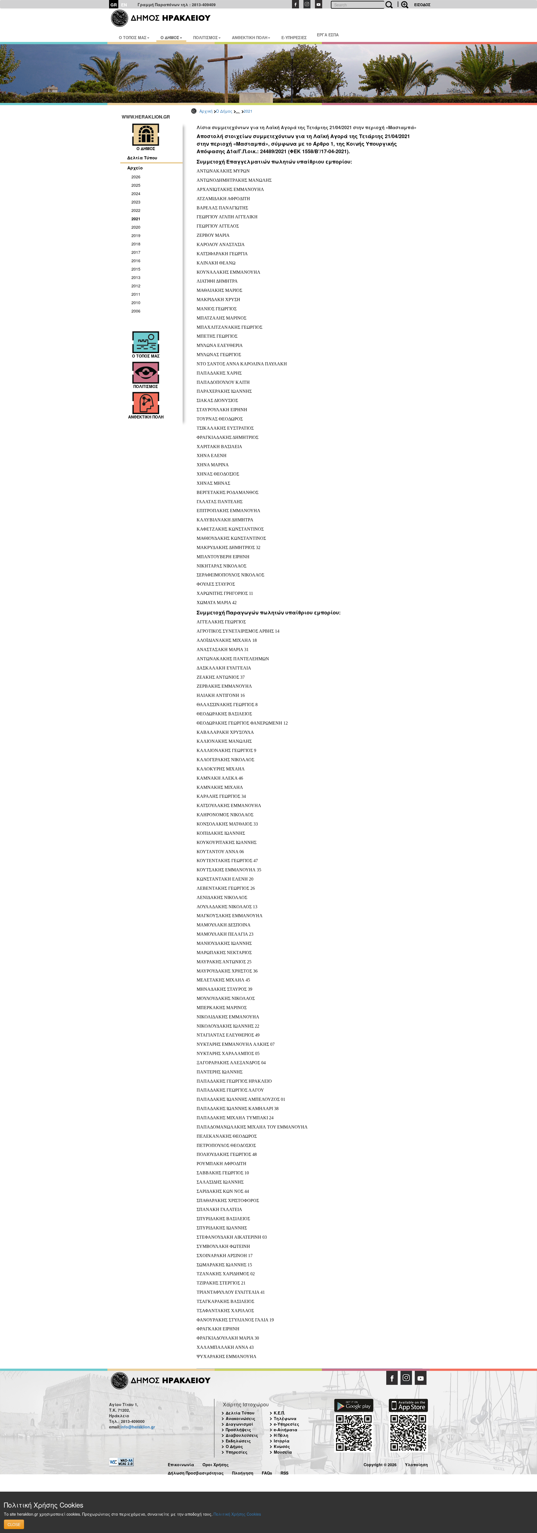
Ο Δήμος (224, 111)
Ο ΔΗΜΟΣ (170, 37)
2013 (135, 277)
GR (113, 5)
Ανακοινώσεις (240, 1418)
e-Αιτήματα (285, 1429)
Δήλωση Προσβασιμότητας (196, 1472)
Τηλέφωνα (285, 1418)
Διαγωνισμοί (239, 1424)
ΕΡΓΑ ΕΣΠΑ (328, 34)
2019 (135, 235)
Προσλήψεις (238, 1429)
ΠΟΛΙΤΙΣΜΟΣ (205, 37)
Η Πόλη (281, 1435)
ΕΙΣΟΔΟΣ (422, 4)
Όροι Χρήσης (215, 1464)
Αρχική (206, 111)
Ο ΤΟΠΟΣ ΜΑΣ (133, 37)
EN (124, 5)
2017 (135, 252)
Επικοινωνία (181, 1464)
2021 (248, 111)
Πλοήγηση (242, 1472)
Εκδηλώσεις (238, 1441)
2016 (135, 260)
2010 (135, 302)
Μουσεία (283, 1452)
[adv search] (403, 4)
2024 (135, 193)
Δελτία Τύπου (142, 158)
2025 (135, 185)
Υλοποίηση (416, 1464)
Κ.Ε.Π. (279, 1413)
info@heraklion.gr (138, 1427)
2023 (135, 202)
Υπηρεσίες (237, 1452)
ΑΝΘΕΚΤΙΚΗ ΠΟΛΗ (249, 37)
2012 (135, 285)
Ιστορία (281, 1441)
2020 (135, 227)
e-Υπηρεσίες (286, 1424)
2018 (135, 244)
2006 (135, 311)
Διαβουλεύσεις (242, 1435)
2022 (135, 210)
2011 (135, 294)
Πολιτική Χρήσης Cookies (237, 1514)
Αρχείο (135, 168)
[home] (164, 18)
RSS (284, 1472)
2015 (135, 269)
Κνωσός (282, 1446)
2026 (135, 176)
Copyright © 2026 (380, 1464)
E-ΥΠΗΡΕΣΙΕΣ (294, 37)
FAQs (267, 1472)
